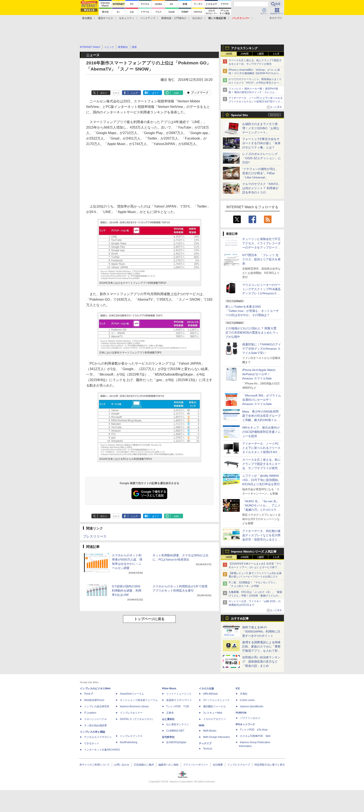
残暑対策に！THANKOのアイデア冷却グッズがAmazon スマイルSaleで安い (261, 348)
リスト (115, 93)
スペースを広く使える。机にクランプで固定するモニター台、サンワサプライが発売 (261, 464)
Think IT (88, 693)
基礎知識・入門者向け (173, 18)
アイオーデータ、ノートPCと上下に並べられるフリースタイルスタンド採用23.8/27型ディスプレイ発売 (256, 101)
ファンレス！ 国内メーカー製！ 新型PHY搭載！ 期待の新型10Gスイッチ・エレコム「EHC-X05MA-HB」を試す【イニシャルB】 (254, 92)
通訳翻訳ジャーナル (214, 706)
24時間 (245, 53)
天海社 (244, 693)
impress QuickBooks (251, 706)
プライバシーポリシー (195, 764)
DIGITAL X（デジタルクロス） (137, 719)
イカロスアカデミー (214, 719)
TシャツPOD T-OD (177, 706)
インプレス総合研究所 (96, 706)
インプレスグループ (238, 764)
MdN (201, 725)
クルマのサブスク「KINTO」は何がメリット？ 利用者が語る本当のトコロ (261, 188)
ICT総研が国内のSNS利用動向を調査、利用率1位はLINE (126, 590)
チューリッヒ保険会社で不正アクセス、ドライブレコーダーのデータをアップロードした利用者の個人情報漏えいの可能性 (261, 247)
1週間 (260, 53)
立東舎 (170, 712)
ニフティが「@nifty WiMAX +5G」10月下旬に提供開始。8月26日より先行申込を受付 (261, 480)
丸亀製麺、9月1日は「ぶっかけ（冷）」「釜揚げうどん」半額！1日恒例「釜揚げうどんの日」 (255, 596)
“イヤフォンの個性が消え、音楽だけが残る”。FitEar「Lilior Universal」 (260, 173)
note (176, 93)
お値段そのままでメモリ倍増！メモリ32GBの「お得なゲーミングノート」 (260, 128)
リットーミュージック (178, 693)
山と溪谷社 (168, 719)
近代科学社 (168, 737)
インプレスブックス (131, 736)
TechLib (207, 748)
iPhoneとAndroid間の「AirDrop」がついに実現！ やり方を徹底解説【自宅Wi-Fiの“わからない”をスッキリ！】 (255, 73)
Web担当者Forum (94, 700)
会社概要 (218, 764)
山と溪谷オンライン (177, 724)
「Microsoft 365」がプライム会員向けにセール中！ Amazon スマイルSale (261, 400)
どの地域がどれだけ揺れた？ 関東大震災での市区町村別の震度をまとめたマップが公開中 (251, 332)
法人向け (197, 18)
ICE (238, 688)
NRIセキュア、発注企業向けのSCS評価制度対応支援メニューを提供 (261, 432)
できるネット (91, 743)
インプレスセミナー (131, 712)
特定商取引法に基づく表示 (269, 764)
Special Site (239, 115)
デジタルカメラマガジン (98, 737)
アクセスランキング (244, 48)
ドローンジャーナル (95, 719)
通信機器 (87, 18)
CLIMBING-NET (175, 730)
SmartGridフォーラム (132, 693)
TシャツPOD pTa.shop (254, 729)
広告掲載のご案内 (144, 764)
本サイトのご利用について (94, 764)
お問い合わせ (121, 764)
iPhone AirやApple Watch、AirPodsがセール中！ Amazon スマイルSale (260, 374)
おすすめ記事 (240, 618)
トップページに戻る (149, 619)
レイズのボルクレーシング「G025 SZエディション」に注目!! (261, 158)
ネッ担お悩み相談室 (95, 725)
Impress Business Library (134, 706)
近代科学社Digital (176, 742)
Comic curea (247, 700)
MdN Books (209, 730)
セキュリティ (126, 18)
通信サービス (105, 18)
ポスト (103, 93)
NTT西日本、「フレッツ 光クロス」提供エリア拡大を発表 (261, 259)
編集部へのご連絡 (168, 764)
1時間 (229, 53)
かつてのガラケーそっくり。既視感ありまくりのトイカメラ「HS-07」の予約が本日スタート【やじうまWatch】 (255, 83)
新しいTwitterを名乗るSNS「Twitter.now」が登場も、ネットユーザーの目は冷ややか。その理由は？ (252, 311)
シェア (134, 93)
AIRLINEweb (210, 693)
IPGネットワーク (245, 724)
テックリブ (205, 743)
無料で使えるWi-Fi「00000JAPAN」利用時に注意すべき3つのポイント (261, 631)
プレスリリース (95, 536)
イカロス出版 (206, 688)
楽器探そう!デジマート (179, 700)
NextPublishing (128, 742)
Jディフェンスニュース (216, 700)
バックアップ (147, 18)
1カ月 (276, 53)
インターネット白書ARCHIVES (102, 749)
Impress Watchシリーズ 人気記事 (254, 551)
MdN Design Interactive (216, 737)
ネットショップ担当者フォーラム (139, 700)
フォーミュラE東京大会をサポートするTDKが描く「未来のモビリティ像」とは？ (261, 143)
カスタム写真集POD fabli (255, 736)
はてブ (155, 93)
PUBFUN (241, 712)
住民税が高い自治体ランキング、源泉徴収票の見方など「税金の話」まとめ (261, 661)
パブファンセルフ (250, 718)
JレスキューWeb (212, 712)
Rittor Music (169, 688)
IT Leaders (90, 712)
